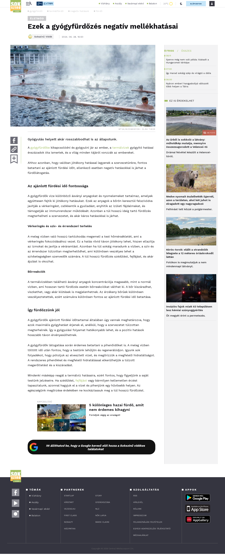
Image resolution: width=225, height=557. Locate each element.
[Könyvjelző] (14, 159)
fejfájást (81, 380)
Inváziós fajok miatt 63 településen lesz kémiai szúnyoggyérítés (189, 308)
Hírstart (69, 502)
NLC (97, 509)
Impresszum (139, 515)
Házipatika (69, 528)
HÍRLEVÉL (138, 502)
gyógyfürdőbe (40, 147)
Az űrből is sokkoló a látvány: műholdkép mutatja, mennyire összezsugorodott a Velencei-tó (187, 143)
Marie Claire (102, 522)
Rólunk (137, 509)
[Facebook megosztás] (14, 140)
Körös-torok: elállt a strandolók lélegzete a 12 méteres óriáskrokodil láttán (189, 253)
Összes (186, 50)
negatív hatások (79, 11)
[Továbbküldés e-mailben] (14, 149)
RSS (135, 495)
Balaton (153, 3)
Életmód (37, 18)
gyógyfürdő (36, 11)
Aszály (118, 3)
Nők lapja (100, 515)
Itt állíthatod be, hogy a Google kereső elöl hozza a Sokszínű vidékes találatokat (95, 447)
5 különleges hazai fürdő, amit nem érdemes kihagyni (116, 407)
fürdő (99, 11)
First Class (70, 515)
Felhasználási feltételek (147, 522)
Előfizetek (196, 4)
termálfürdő (56, 11)
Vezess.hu (69, 509)
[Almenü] (28, 3)
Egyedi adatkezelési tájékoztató (151, 528)
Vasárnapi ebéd (135, 3)
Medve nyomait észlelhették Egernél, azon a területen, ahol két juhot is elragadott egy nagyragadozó (190, 200)
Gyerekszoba (102, 502)
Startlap (69, 495)
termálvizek (120, 147)
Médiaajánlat (140, 535)
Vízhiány (105, 3)
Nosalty (68, 522)
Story (98, 495)
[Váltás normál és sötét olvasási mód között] (181, 4)
